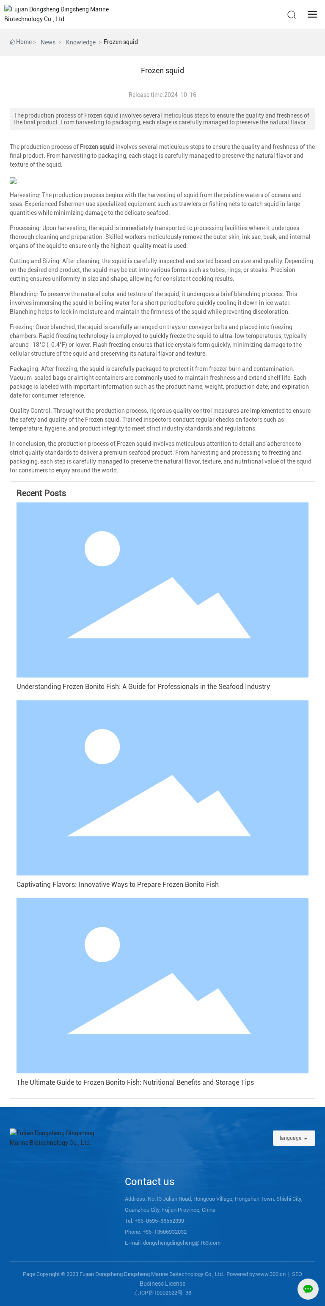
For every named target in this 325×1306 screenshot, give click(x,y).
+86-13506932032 (165, 1232)
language (290, 1138)
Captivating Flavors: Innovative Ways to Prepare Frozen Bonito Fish (118, 885)
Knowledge (81, 42)
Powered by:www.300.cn (256, 1274)
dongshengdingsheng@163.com (181, 1243)
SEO (297, 1274)
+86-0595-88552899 (159, 1221)
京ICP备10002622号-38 (162, 1293)
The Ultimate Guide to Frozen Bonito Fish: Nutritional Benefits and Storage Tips (135, 1082)
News (48, 42)
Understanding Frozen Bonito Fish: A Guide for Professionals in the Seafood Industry (143, 687)
